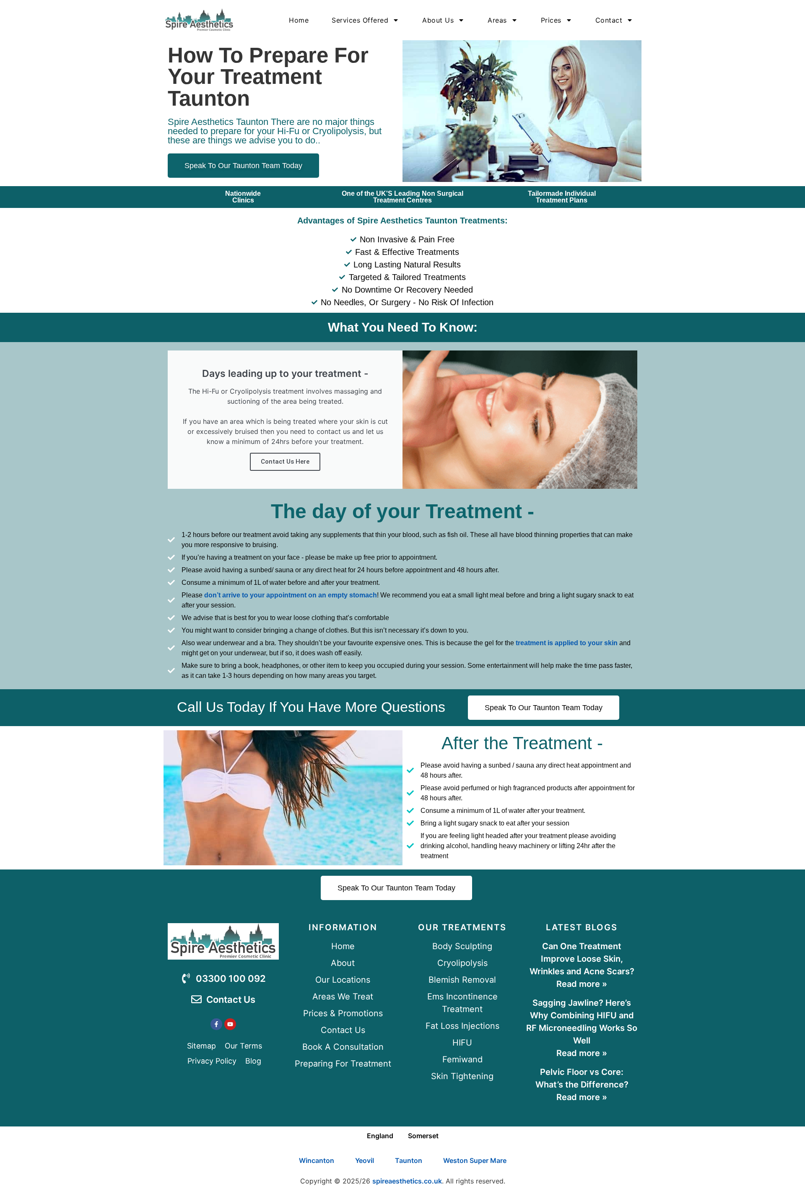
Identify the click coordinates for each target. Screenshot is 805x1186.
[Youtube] (230, 1024)
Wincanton (316, 1160)
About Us (438, 20)
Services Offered (360, 20)
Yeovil (364, 1160)
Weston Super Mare (474, 1160)
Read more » (581, 984)
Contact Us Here (285, 461)
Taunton (408, 1160)
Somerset (423, 1136)
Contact (609, 20)
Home (299, 20)
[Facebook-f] (216, 1024)
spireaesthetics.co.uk (407, 1181)
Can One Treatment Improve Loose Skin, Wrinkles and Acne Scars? (582, 958)
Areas (497, 20)
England (380, 1136)
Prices (551, 20)
